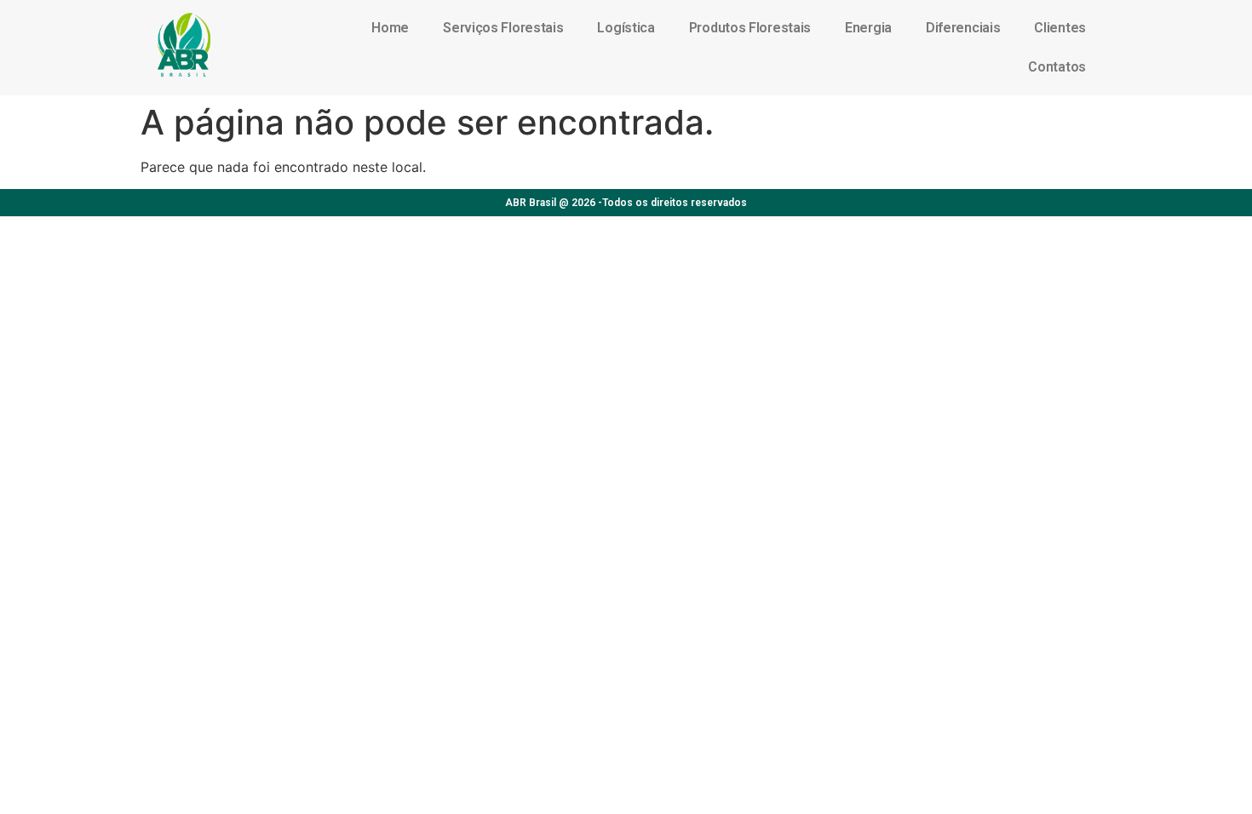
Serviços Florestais (503, 28)
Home (390, 28)
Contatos (1057, 67)
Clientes (1060, 28)
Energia (868, 28)
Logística (625, 28)
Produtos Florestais (750, 28)
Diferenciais (963, 28)
